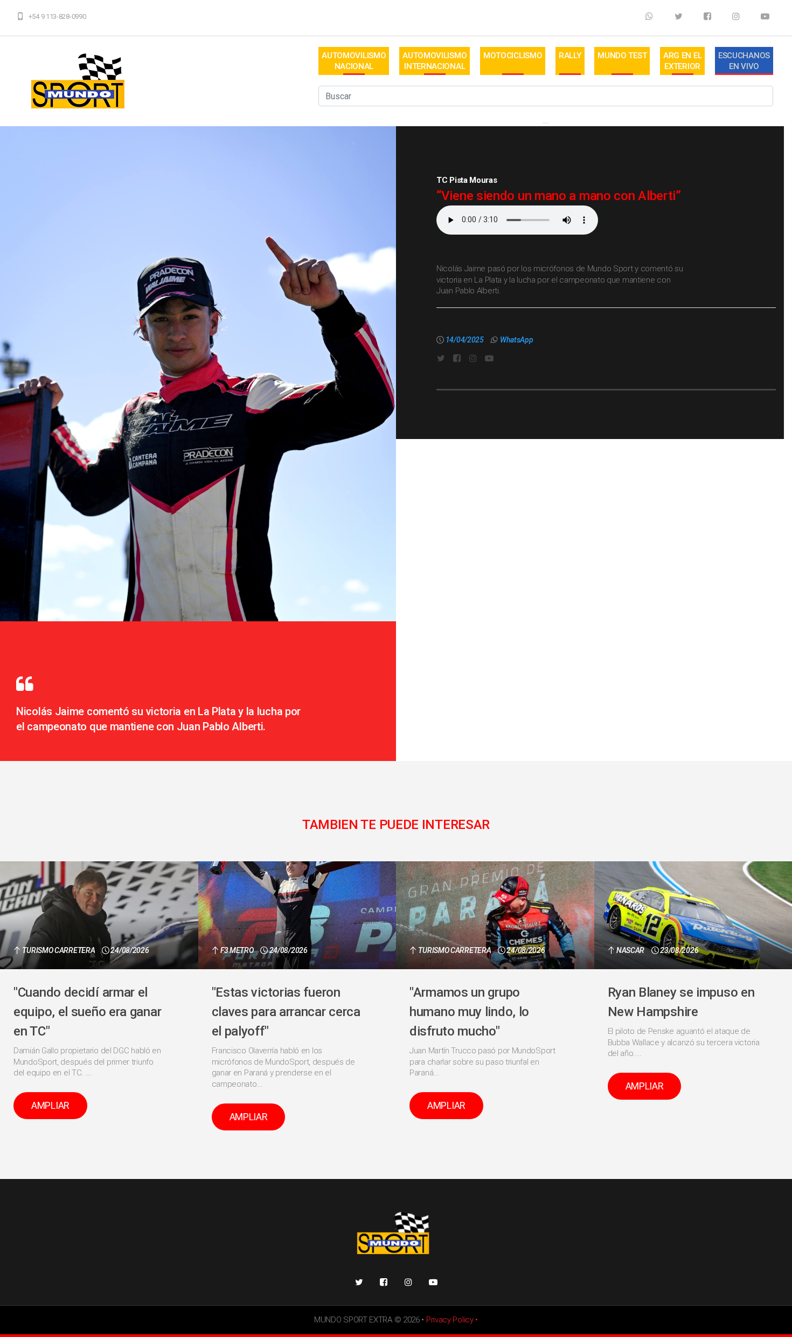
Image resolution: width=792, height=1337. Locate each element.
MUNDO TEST (622, 55)
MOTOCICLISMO (512, 55)
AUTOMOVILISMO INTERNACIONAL (434, 61)
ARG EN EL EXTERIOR (682, 61)
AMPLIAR (50, 1105)
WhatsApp (516, 339)
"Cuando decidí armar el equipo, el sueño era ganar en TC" (87, 1012)
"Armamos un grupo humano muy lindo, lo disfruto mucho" (469, 1012)
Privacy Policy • (452, 1320)
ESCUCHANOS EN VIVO (744, 61)
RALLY (570, 55)
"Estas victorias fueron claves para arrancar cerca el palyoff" (286, 1012)
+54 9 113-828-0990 (57, 16)
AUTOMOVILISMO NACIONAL (354, 61)
